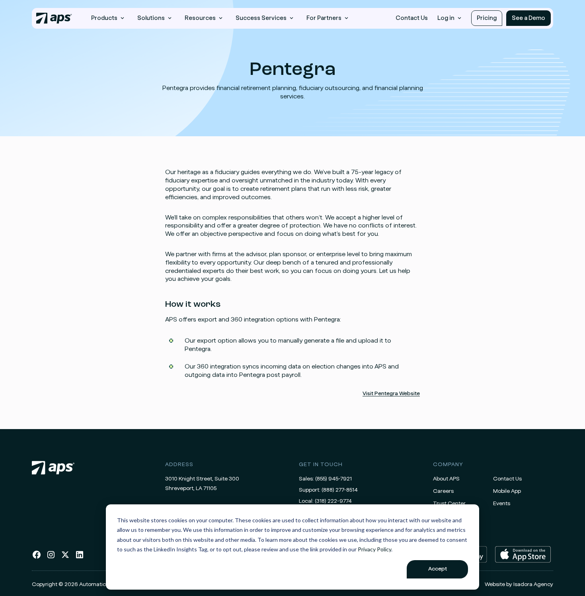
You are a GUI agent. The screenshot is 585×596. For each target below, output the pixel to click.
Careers (443, 491)
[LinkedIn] (79, 558)
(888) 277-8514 (340, 490)
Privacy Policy (374, 549)
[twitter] (65, 558)
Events (501, 503)
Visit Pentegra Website (391, 393)
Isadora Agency (533, 584)
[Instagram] (51, 558)
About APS (446, 479)
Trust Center (449, 503)
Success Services (261, 18)
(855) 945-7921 (333, 479)
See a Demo (528, 18)
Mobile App (507, 491)
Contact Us (412, 18)
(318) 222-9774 (333, 501)
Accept (437, 569)
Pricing (487, 18)
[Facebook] (36, 558)
